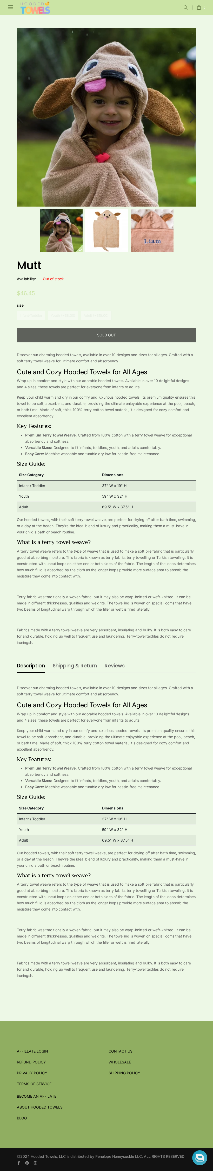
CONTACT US (120, 1051)
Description (31, 665)
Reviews (115, 665)
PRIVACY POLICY (32, 1073)
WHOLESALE (120, 1062)
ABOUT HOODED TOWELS (40, 1107)
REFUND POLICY (31, 1062)
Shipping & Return (75, 665)
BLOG (22, 1118)
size (20, 305)
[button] (186, 7)
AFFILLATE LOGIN (32, 1051)
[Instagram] (35, 1163)
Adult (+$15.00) (96, 315)
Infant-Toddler (31, 315)
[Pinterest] (27, 1163)
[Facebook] (19, 1163)
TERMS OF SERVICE (34, 1084)
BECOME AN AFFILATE (36, 1096)
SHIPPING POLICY (124, 1073)
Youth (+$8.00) (63, 315)
